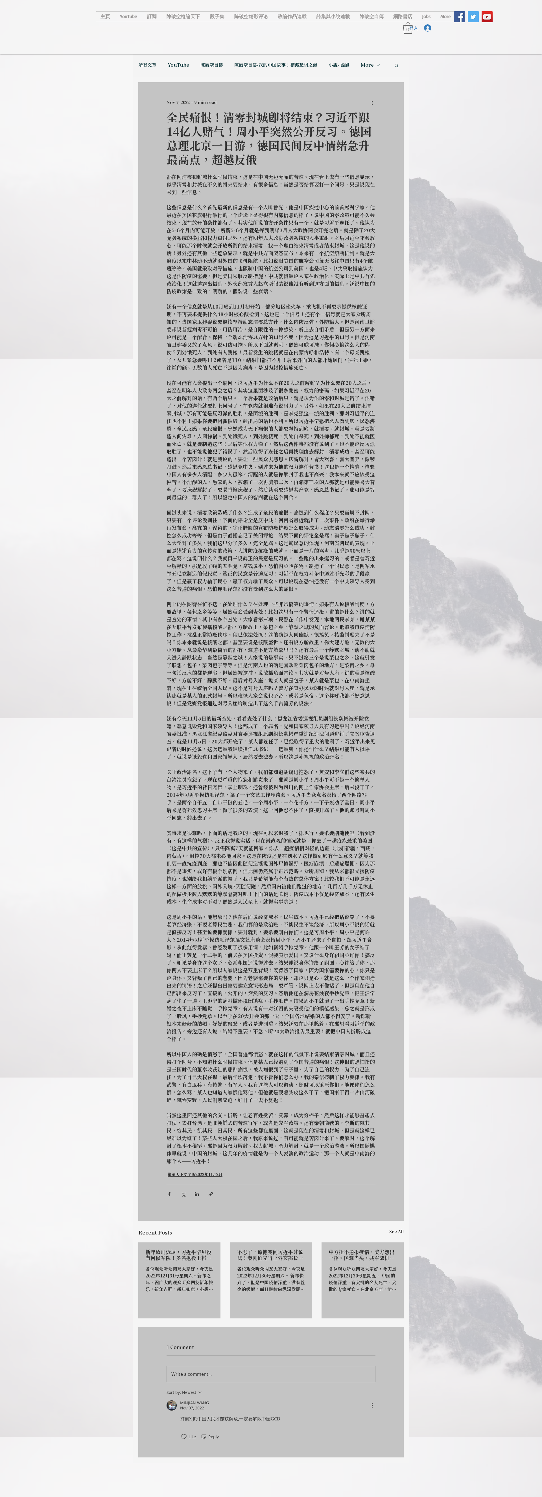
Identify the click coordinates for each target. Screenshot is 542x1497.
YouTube (178, 65)
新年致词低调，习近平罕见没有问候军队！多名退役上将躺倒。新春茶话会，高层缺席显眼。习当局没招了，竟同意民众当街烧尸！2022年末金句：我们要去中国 (178, 1255)
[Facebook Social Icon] (459, 16)
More (367, 65)
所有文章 (147, 65)
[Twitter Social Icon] (473, 16)
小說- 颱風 (339, 65)
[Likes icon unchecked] (183, 1436)
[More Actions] (372, 1405)
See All (396, 1232)
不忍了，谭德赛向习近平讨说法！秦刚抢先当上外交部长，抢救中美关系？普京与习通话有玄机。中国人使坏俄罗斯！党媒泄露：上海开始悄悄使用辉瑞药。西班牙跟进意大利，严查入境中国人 (270, 1255)
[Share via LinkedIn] (197, 1194)
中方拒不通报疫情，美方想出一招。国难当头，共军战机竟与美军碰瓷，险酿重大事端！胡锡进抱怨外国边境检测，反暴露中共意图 (362, 1255)
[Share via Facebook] (169, 1194)
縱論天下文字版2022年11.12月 (195, 1175)
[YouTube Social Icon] (487, 16)
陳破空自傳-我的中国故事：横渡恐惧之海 (275, 65)
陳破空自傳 (211, 65)
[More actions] (372, 102)
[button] (396, 65)
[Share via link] (210, 1194)
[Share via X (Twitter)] (183, 1194)
